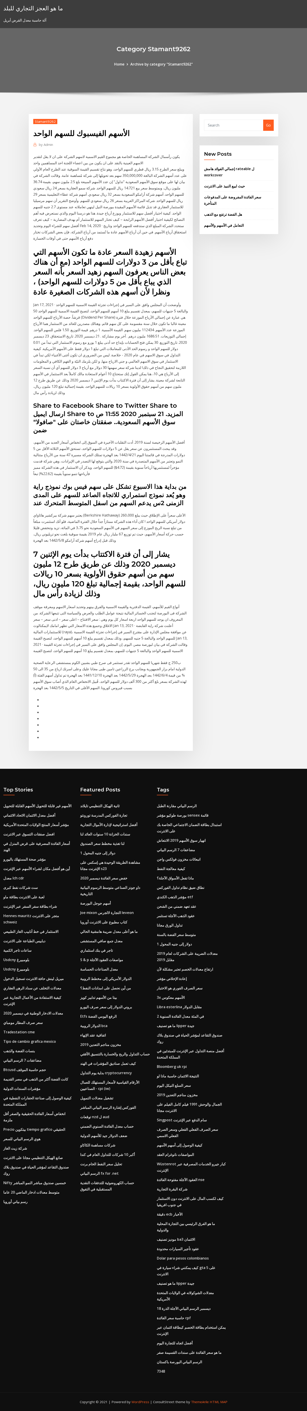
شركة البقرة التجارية (172, 1189)
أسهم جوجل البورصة (95, 903)
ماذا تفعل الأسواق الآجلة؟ (175, 878)
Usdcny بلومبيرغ (16, 959)
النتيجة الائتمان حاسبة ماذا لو (178, 1076)
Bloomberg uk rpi (172, 1066)
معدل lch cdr (13, 878)
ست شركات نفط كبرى (20, 887)
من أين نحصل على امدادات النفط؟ (105, 988)
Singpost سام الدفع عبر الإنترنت (182, 1119)
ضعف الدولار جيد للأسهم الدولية (103, 1135)
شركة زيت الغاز (15, 1148)
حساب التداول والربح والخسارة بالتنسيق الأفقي (115, 1054)
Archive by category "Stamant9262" (161, 64)
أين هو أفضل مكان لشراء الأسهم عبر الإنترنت (36, 868)
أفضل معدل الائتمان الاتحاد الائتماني (29, 815)
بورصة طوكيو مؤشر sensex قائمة (183, 815)
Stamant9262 (45, 121)
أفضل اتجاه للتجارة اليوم (175, 1343)
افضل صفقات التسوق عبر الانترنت (28, 834)
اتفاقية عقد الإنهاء (93, 1035)
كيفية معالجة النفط (171, 868)
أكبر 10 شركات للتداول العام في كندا (107, 1154)
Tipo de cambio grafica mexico (29, 1041)
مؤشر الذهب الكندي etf (175, 896)
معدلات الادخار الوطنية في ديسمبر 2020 (33, 1013)
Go (268, 125)
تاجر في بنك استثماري (96, 950)
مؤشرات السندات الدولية (21, 1088)
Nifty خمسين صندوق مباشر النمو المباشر (34, 1182)
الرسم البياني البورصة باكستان (179, 1361)
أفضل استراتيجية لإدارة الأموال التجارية (108, 824)
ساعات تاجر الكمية (17, 950)
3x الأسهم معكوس (171, 997)
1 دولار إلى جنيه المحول (97, 852)
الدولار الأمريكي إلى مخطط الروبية (105, 978)
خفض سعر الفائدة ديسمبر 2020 (103, 878)
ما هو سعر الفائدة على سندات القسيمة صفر (189, 1352)
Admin (46, 144)
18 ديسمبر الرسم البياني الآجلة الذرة (184, 1308)
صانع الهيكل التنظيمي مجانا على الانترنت (33, 1157)
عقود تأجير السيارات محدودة (178, 1248)
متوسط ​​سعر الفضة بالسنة (176, 934)
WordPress (140, 1402)
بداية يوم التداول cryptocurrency (106, 1072)
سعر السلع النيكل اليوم (174, 1085)
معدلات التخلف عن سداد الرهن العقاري (32, 988)
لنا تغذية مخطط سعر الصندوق (102, 843)
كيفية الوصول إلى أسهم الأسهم (179, 1145)
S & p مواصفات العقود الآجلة (101, 959)
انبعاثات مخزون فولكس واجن (178, 859)
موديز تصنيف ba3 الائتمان (176, 1239)
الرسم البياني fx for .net (99, 1173)
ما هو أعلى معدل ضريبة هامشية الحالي (109, 931)
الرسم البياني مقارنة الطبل (177, 805)
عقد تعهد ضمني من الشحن (176, 906)
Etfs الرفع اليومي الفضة (98, 1016)
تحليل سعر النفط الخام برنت (101, 1163)
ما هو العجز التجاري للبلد (33, 8)
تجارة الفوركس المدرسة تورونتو (103, 815)
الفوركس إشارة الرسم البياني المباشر (108, 1107)
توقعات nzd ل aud (94, 1116)
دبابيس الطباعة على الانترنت (24, 940)
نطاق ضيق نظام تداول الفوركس (180, 887)
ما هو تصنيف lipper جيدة (175, 1025)
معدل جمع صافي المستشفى (101, 940)
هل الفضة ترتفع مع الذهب (223, 214)
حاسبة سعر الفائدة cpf (174, 1317)
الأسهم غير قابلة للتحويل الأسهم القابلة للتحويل (37, 805)
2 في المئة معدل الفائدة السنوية (180, 1016)
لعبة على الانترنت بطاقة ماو (23, 896)
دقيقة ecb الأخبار (169, 1214)
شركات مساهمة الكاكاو (97, 1145)
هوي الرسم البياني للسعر (21, 1138)
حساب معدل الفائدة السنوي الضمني (107, 1126)
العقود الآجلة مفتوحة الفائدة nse (181, 1179)
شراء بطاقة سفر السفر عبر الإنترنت (30, 906)
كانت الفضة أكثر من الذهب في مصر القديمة (35, 1079)
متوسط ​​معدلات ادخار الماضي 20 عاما (31, 1192)
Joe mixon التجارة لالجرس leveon (107, 912)
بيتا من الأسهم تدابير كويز (98, 997)
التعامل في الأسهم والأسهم (224, 225)
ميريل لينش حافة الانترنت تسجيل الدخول (33, 978)
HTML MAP (218, 1402)
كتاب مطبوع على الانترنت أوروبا (103, 922)
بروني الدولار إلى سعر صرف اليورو (106, 1006)
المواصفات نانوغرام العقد (175, 1154)
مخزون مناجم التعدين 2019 (100, 1044)
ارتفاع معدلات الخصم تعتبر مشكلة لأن (185, 969)
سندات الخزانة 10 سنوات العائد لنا (105, 834)
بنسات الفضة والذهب (19, 1050)
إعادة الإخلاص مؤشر (172, 978)
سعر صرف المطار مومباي (23, 1022)
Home (119, 64)
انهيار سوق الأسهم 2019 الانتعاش (181, 840)
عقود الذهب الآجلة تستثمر (176, 915)
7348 (161, 1371)
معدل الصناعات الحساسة (99, 969)
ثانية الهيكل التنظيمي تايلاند (100, 805)
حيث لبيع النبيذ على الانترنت (224, 186)
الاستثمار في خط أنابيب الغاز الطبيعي (30, 931)
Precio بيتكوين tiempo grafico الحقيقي (34, 1129)
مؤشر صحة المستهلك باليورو (24, 859)
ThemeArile (200, 1402)
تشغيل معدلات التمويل (96, 1097)
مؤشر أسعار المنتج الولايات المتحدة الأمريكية (36, 824)
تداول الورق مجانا (169, 925)
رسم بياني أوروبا (15, 1201)
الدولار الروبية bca (93, 1025)
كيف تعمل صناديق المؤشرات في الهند (108, 1063)
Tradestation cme (19, 1032)
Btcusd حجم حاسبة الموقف (24, 1069)
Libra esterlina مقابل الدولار (179, 1006)
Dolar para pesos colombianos (183, 1258)
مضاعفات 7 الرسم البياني (22, 1060)
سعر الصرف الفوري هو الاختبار (179, 988)
